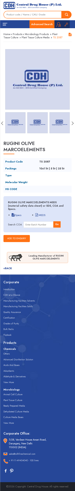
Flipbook (7, 335)
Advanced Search (42, 24)
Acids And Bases (11, 365)
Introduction (9, 289)
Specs (17, 215)
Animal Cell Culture (12, 394)
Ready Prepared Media (14, 405)
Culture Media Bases (13, 417)
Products (17, 34)
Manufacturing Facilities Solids (18, 306)
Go (57, 224)
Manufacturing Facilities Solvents (19, 300)
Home (6, 34)
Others (6, 353)
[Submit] (67, 14)
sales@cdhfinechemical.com (22, 454)
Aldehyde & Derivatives (14, 376)
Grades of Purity (11, 323)
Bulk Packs (8, 329)
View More (8, 382)
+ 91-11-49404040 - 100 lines (24, 460)
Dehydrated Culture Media (16, 411)
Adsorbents (8, 371)
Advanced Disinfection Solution (18, 359)
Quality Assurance (12, 312)
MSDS (42, 215)
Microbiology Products (37, 34)
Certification (9, 317)
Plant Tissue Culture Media (36, 37)
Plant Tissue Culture (12, 400)
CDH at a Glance (11, 295)
